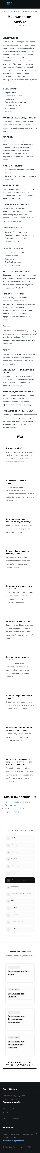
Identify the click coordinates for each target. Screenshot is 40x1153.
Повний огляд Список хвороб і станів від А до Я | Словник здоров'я (20, 1064)
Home (5, 11)
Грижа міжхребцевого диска (17, 802)
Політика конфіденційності (14, 1096)
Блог (5, 1115)
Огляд (5, 1112)
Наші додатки (8, 1108)
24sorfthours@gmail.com (13, 1140)
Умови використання (11, 1099)
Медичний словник (14, 11)
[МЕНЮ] (35, 4)
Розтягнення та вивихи (15, 808)
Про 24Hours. (10, 1089)
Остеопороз (10, 805)
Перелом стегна (12, 812)
